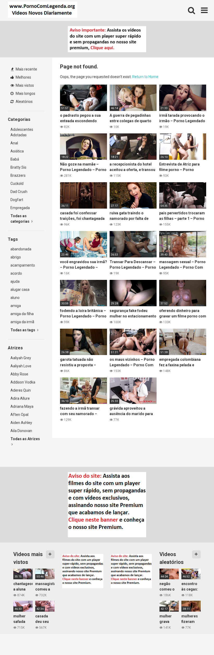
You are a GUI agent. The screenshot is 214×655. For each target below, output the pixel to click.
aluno (15, 298)
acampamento (22, 265)
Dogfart (16, 200)
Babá (14, 159)
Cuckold (16, 183)
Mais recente (26, 69)
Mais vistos (24, 85)
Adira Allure (20, 398)
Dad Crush (18, 192)
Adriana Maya (21, 406)
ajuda (15, 281)
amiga (15, 306)
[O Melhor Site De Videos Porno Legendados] (42, 10)
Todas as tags (23, 330)
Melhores (23, 77)
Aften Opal (19, 414)
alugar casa (19, 289)
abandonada (20, 249)
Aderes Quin (20, 390)
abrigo (15, 257)
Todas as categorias (20, 218)
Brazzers (18, 175)
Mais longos (25, 93)
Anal (14, 143)
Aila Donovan (21, 431)
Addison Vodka (22, 382)
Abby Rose (19, 374)
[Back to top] (196, 639)
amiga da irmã (22, 322)
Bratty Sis (18, 167)
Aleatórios (24, 101)
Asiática (17, 151)
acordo (16, 273)
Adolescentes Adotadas (21, 132)
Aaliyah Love (20, 366)
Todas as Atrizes (25, 439)
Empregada (20, 208)
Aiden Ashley (21, 423)
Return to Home (145, 77)
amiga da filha (22, 314)
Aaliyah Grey (20, 358)
